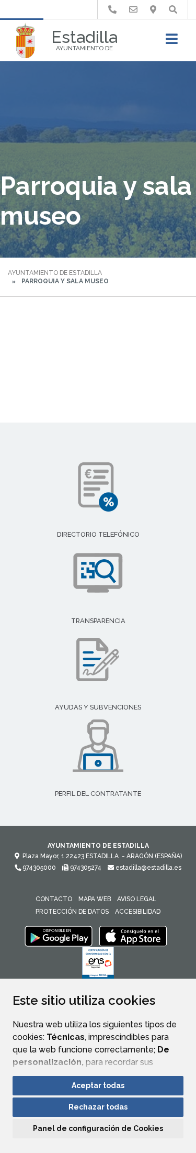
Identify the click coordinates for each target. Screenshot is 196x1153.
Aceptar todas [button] (98, 1085)
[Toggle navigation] (171, 42)
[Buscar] (173, 10)
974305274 (84, 867)
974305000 (38, 867)
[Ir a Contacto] (133, 10)
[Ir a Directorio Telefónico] (112, 10)
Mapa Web (94, 899)
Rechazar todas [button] (98, 1107)
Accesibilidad (137, 911)
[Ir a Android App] (59, 935)
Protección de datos (72, 911)
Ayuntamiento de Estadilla (55, 272)
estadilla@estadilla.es (147, 867)
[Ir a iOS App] (133, 935)
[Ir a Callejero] (153, 10)
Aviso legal (136, 899)
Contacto (54, 899)
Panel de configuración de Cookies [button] (98, 1128)
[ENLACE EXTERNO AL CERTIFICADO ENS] (98, 965)
